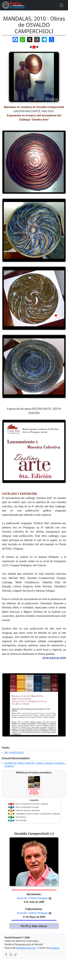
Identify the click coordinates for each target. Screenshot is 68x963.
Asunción (22, 898)
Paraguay (42, 898)
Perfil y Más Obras (34, 926)
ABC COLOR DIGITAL (14, 752)
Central (32, 898)
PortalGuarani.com (26, 948)
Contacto (54, 948)
